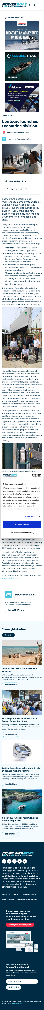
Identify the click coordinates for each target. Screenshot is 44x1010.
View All (8, 635)
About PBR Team (16, 610)
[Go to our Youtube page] (24, 861)
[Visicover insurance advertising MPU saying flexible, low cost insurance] (22, 97)
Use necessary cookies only (22, 532)
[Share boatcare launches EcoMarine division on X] (16, 189)
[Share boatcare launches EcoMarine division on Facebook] (7, 189)
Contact (16, 894)
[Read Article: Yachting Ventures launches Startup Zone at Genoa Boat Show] (22, 702)
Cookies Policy (29, 894)
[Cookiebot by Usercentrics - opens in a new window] (31, 475)
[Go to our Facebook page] (4, 861)
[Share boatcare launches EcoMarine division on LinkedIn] (12, 189)
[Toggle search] (35, 5)
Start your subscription (20, 924)
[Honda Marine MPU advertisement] (22, 35)
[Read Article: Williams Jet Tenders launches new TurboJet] (22, 652)
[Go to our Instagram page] (14, 861)
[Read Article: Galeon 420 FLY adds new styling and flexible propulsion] (22, 801)
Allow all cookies (22, 524)
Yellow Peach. (16, 1003)
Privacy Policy (8, 899)
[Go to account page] (29, 5)
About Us (6, 894)
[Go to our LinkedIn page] (19, 861)
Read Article (11, 684)
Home (4, 116)
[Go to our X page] (9, 861)
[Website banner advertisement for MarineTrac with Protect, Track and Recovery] (22, 66)
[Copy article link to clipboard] (26, 189)
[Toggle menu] (40, 5)
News (12, 116)
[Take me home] (14, 5)
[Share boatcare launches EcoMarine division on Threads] (21, 189)
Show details (30, 516)
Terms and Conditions (27, 899)
